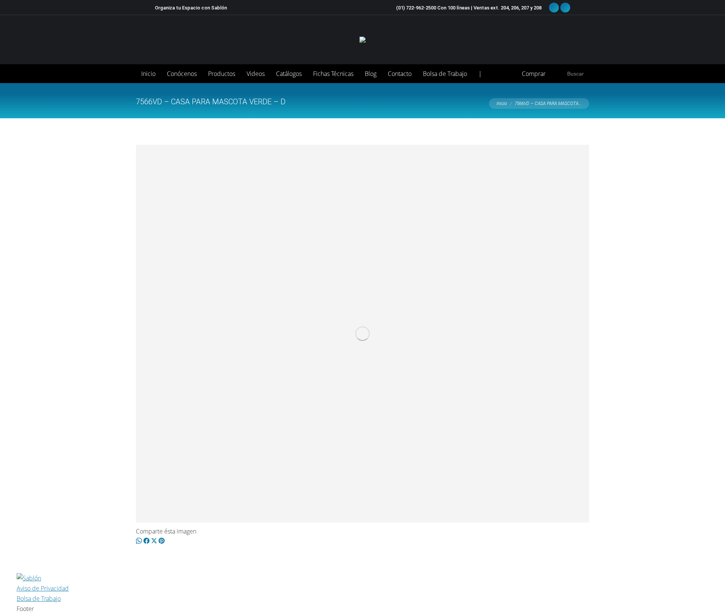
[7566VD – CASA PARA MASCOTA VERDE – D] (362, 334)
